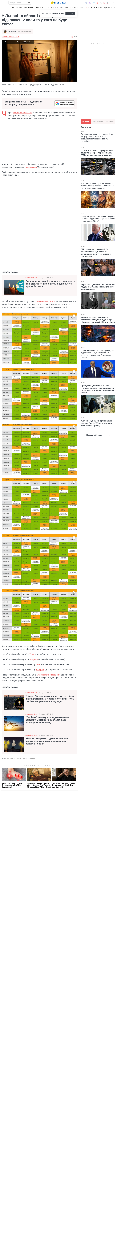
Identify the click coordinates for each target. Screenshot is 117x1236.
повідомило (31, 167)
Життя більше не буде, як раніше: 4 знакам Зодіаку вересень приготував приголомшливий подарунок (97, 185)
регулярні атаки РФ (22, 113)
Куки (61, 13)
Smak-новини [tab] (98, 121)
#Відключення (29, 759)
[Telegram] (94, 2)
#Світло (17, 759)
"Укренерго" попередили (48, 675)
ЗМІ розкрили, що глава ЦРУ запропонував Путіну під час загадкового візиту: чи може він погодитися (96, 252)
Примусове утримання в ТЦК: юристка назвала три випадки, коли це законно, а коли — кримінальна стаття (98, 389)
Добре (70, 13)
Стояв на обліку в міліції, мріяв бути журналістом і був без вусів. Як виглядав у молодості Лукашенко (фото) (97, 353)
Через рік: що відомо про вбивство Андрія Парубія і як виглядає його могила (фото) (97, 286)
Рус (113, 3)
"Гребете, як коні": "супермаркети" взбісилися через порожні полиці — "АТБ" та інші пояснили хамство (98, 152)
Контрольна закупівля (58, 8)
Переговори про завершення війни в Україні (23, 8)
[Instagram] (104, 2)
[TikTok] (107, 3)
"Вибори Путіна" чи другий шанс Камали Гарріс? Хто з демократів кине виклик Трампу (96, 423)
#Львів (10, 759)
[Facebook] (86, 2)
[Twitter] (100, 2)
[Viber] (90, 3)
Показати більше (94, 435)
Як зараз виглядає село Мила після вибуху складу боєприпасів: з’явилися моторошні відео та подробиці (97, 137)
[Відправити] (29, 3)
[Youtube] (97, 3)
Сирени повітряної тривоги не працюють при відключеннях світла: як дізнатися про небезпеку (50, 284)
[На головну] (58, 3)
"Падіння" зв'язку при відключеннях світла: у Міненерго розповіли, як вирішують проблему (47, 720)
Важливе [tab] (110, 121)
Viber (31, 654)
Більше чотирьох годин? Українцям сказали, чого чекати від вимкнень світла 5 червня (46, 741)
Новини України (31, 278)
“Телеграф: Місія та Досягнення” (102, 8)
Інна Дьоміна (12, 31)
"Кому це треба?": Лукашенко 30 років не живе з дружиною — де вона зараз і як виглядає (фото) (98, 218)
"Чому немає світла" (45, 301)
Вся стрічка (86, 127)
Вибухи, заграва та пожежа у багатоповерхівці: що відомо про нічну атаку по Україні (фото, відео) (98, 319)
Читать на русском (10, 37)
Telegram (33, 659)
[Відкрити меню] (3, 3)
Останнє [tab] (85, 121)
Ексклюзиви (77, 8)
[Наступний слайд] (114, 8)
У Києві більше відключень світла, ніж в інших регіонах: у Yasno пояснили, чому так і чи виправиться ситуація (49, 699)
